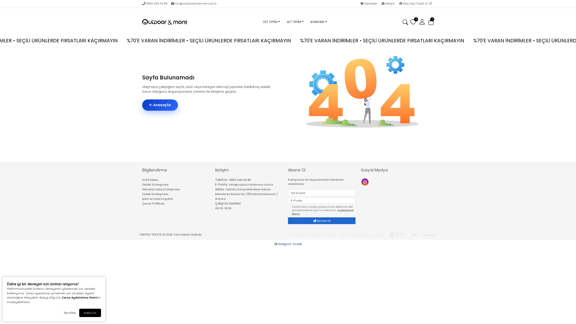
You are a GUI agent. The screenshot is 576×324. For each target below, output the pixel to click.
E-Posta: (221, 184)
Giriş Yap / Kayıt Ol (415, 3)
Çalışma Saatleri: (228, 203)
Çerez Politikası (153, 203)
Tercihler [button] (69, 313)
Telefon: (221, 180)
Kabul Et (90, 313)
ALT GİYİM (294, 22)
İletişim (390, 3)
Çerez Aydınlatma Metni (79, 297)
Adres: (220, 189)
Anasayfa (161, 105)
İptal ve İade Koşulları (157, 199)
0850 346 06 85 (157, 3)
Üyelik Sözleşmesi (155, 194)
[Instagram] (431, 4)
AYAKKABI (317, 22)
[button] (431, 22)
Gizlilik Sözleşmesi (155, 184)
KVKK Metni (150, 180)
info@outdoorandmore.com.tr (195, 3)
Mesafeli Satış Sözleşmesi (161, 189)
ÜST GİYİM (270, 22)
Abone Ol (323, 221)
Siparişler (371, 3)
